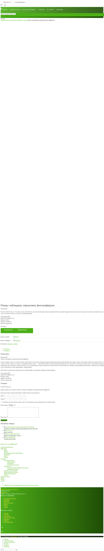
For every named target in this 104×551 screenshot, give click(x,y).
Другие (6, 506)
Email (3, 399)
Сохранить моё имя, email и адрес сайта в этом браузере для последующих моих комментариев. (29, 402)
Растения (6, 501)
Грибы (5, 504)
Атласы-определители (10, 498)
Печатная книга (8, 329)
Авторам (41, 9)
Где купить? (50, 9)
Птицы (16, 344)
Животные (10, 344)
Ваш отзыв (4, 417)
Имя (2, 396)
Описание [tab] (7, 349)
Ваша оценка (5, 405)
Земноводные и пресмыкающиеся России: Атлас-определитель (21, 485)
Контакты (60, 9)
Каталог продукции (29, 9)
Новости (6, 520)
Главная (4, 9)
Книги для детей (8, 503)
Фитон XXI (14, 536)
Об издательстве (15, 9)
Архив (6, 507)
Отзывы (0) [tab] (7, 350)
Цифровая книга (22, 329)
